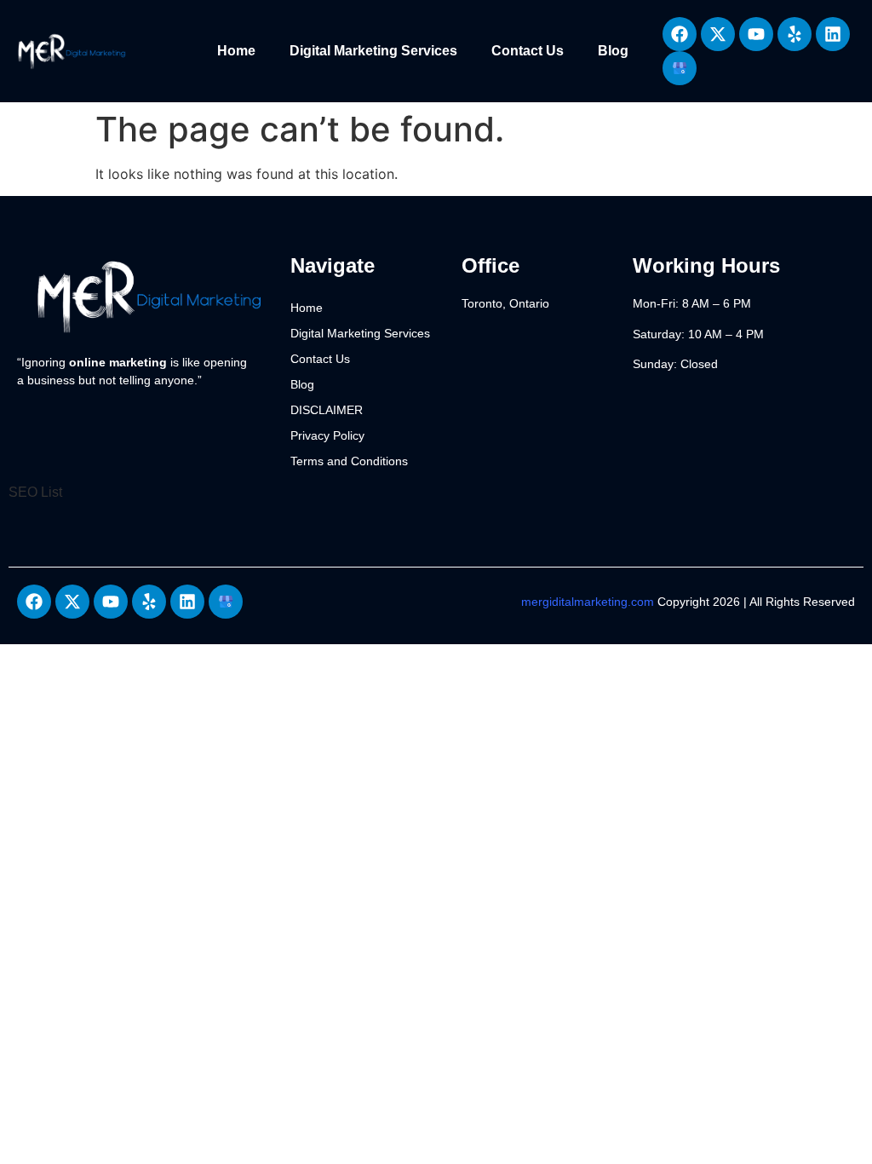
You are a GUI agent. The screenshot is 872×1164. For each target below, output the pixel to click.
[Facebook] (680, 34)
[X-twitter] (718, 34)
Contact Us (527, 50)
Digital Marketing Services (373, 50)
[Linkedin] (833, 34)
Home (236, 50)
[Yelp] (794, 34)
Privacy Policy (327, 435)
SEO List (35, 492)
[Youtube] (756, 34)
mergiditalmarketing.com (587, 601)
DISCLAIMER (326, 410)
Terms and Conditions (349, 461)
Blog (613, 50)
